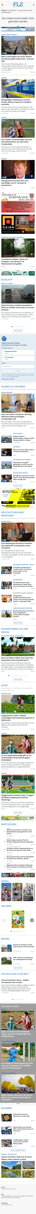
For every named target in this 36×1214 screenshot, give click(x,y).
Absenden (18, 371)
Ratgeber (6, 1108)
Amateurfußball (27, 688)
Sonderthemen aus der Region (14, 630)
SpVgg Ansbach (6, 688)
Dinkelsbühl (12, 389)
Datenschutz (15, 1196)
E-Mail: (4, 363)
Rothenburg (31, 389)
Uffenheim (23, 518)
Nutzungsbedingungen (6, 1196)
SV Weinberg (16, 688)
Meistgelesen (8, 824)
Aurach (3, 283)
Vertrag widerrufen (16, 1197)
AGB (2, 1194)
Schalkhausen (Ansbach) (20, 473)
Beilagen (6, 906)
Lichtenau (10, 283)
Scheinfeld (31, 518)
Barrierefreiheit (29, 1196)
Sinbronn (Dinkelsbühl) (8, 1073)
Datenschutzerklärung (14, 376)
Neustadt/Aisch (6, 34)
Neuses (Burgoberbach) (8, 1041)
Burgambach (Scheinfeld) (21, 564)
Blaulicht (7, 279)
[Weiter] (32, 920)
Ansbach (14, 34)
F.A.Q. (2, 1204)
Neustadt (4, 518)
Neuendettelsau (6, 693)
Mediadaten (4, 1203)
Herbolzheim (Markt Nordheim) (22, 608)
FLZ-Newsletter (12, 10)
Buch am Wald (19, 636)
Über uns (9, 1189)
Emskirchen (17, 846)
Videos (5, 881)
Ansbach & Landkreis (13, 386)
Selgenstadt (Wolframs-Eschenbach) (12, 237)
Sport (4, 685)
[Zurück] (4, 920)
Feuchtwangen (21, 389)
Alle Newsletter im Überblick (8, 379)
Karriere (14, 1189)
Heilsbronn (16, 447)
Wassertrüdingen (6, 392)
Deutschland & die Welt (15, 973)
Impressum (4, 1189)
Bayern (5, 938)
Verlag (3, 1187)
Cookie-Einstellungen (6, 1197)
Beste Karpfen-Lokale (25, 10)
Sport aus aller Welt (7, 690)
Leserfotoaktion (6, 12)
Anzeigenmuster (8, 1204)
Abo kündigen (22, 1196)
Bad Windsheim (18, 459)
